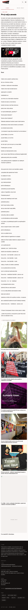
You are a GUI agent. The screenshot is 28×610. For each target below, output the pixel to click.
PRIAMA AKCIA (12, 607)
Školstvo (13, 597)
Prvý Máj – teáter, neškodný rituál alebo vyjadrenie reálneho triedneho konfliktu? (13, 504)
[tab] (7, 8)
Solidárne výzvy (21, 597)
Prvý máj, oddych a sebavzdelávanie (10, 349)
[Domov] (6, 2)
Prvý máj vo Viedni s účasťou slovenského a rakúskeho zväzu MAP (11, 380)
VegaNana (4, 600)
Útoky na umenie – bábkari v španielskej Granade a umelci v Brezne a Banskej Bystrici (13, 473)
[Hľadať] (22, 2)
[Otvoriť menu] (25, 2)
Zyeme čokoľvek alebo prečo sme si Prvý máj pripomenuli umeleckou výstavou (12, 442)
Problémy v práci (5, 597)
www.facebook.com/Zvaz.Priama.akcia (13, 588)
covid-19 (4, 595)
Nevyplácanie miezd (12, 595)
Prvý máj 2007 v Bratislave (7, 534)
